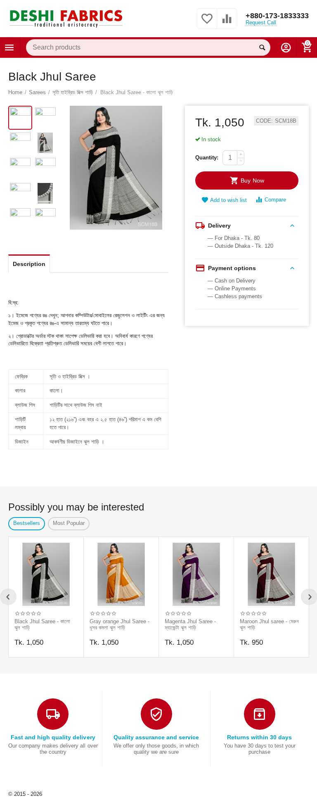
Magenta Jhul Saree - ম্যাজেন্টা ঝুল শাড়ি (190, 624)
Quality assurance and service (156, 737)
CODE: (264, 121)
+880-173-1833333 (277, 16)
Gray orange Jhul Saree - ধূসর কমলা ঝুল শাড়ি (119, 624)
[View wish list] (206, 23)
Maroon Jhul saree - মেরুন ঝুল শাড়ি (269, 624)
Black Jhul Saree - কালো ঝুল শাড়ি (42, 624)
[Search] (262, 47)
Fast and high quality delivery (53, 737)
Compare (275, 200)
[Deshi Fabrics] (66, 18)
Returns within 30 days (259, 737)
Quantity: (206, 157)
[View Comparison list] (227, 23)
